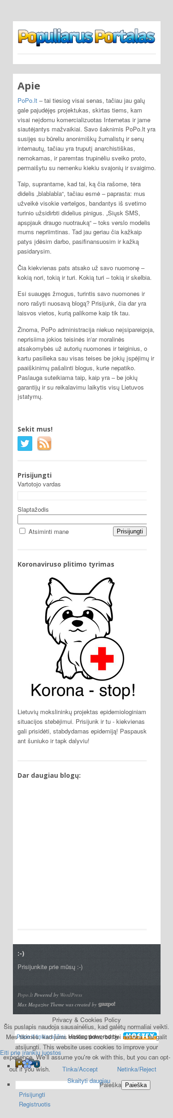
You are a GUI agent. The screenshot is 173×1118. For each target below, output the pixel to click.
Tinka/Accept (80, 1069)
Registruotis (35, 1104)
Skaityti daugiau (88, 1080)
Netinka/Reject (136, 1069)
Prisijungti (32, 1094)
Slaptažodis (33, 509)
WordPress (71, 994)
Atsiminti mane (49, 531)
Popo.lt (25, 994)
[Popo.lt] (87, 42)
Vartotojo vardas (39, 483)
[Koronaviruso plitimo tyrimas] (81, 702)
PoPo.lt (27, 100)
